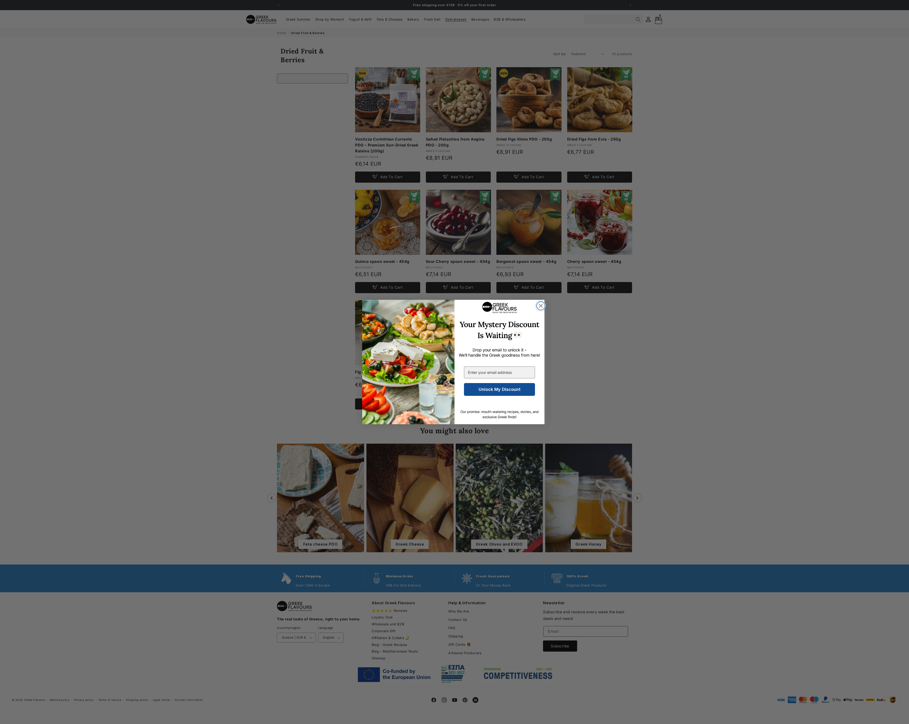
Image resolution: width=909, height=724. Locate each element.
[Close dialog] (541, 306)
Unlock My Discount (500, 389)
